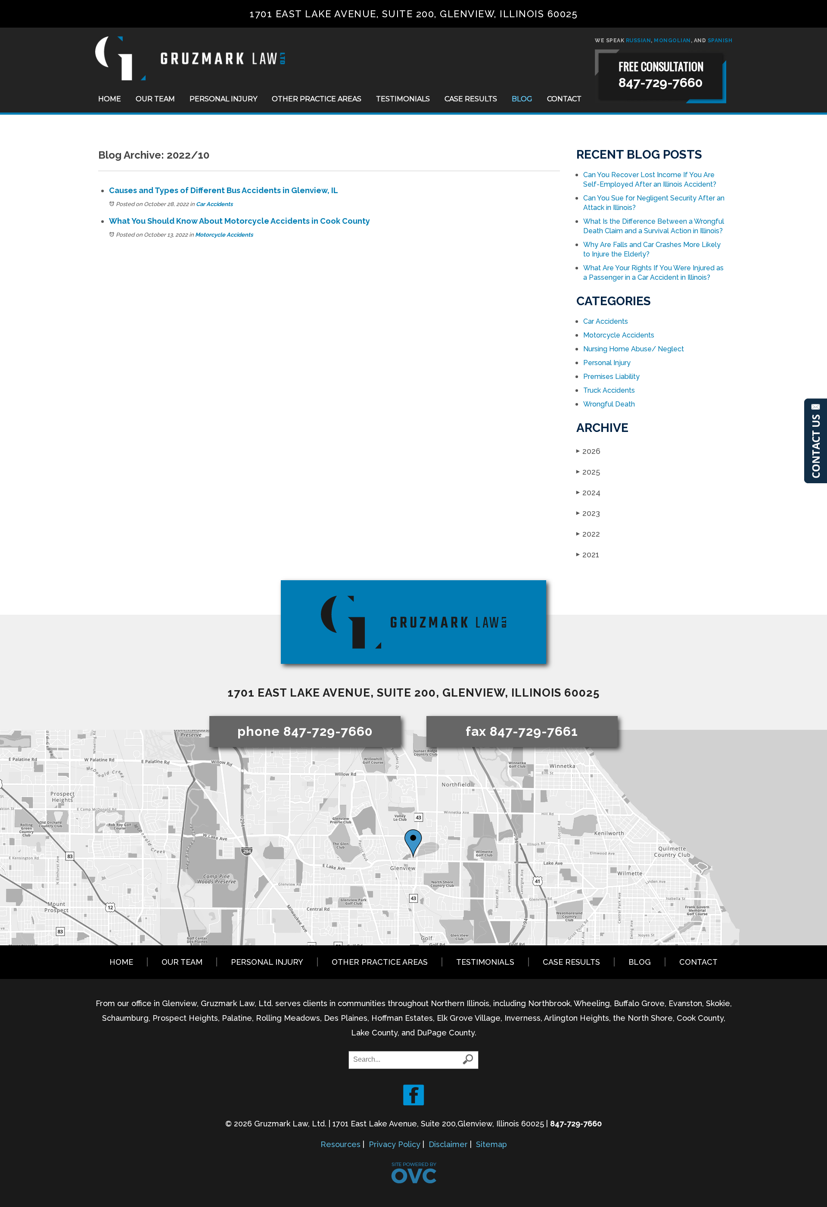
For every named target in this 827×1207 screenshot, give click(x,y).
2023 (588, 513)
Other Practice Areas (316, 99)
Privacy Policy (394, 1144)
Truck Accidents (609, 390)
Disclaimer (448, 1144)
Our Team (155, 99)
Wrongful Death (609, 404)
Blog (522, 99)
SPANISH (720, 41)
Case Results (471, 99)
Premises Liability (611, 376)
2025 (588, 471)
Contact (564, 99)
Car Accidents (214, 204)
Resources (340, 1144)
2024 (588, 492)
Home (109, 99)
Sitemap (491, 1144)
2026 (588, 451)
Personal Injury (223, 99)
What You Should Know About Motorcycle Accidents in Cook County (239, 220)
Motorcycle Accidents (224, 234)
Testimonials (403, 99)
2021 (587, 554)
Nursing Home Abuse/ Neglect (633, 349)
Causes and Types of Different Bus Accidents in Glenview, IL (223, 190)
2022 (588, 533)
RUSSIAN (638, 41)
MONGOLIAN (672, 41)
